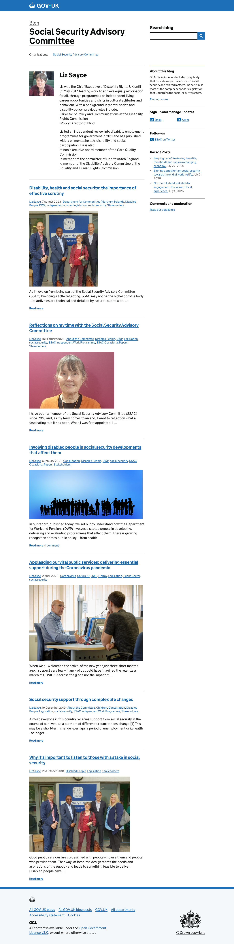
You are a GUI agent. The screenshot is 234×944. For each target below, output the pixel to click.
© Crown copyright (190, 932)
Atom (185, 119)
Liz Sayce (35, 201)
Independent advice (59, 205)
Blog (34, 23)
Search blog (161, 27)
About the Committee (80, 339)
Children (101, 707)
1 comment (52, 545)
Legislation (80, 205)
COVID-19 (83, 576)
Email (157, 119)
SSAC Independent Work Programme (71, 342)
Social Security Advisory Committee (77, 36)
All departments (123, 910)
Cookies (74, 915)
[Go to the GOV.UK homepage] (44, 5)
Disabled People (105, 339)
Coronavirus (68, 576)
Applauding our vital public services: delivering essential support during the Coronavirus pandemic (83, 564)
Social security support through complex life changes (81, 699)
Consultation (71, 461)
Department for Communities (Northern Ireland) (93, 201)
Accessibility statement (47, 915)
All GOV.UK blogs (42, 910)
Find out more (159, 99)
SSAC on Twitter (164, 139)
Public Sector (131, 576)
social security (97, 205)
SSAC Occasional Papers (112, 342)
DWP (42, 205)
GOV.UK (101, 910)
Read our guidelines (162, 209)
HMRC (102, 576)
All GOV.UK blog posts (75, 910)
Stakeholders (115, 205)
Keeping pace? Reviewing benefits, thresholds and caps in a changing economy (175, 162)
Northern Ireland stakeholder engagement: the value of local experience (173, 187)
